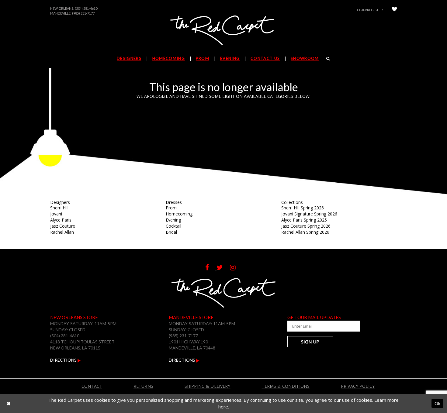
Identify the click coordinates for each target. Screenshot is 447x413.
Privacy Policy (358, 386)
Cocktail (173, 226)
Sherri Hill (59, 208)
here (223, 407)
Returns (143, 386)
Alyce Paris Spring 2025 (304, 220)
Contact (91, 386)
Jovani (56, 214)
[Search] (328, 58)
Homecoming (179, 214)
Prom (171, 208)
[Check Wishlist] (394, 10)
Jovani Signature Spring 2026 (309, 214)
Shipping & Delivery (207, 386)
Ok (437, 403)
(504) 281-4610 (86, 8)
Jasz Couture (62, 226)
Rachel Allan (62, 232)
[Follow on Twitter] (223, 268)
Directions (64, 360)
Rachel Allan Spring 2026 (305, 232)
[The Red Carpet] (223, 30)
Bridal (171, 232)
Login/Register (369, 10)
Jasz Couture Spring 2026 (306, 226)
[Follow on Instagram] (236, 268)
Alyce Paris (60, 220)
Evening (173, 220)
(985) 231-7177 (83, 13)
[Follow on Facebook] (211, 268)
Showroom (305, 58)
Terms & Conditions (286, 386)
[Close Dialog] (9, 403)
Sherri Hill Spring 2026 (302, 208)
